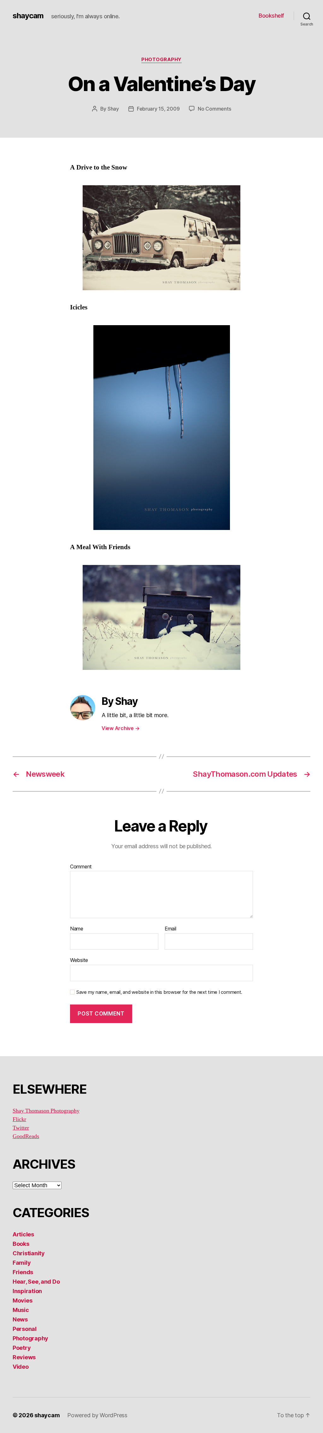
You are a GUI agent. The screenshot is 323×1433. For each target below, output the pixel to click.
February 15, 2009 (158, 109)
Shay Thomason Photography (46, 1110)
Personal (25, 1329)
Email (170, 929)
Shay (113, 109)
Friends (23, 1272)
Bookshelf (271, 15)
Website (79, 960)
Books (21, 1243)
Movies (22, 1300)
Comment (81, 867)
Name (76, 929)
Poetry (22, 1347)
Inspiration (27, 1291)
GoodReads (26, 1136)
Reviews (24, 1357)
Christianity (29, 1253)
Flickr (19, 1119)
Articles (23, 1234)
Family (22, 1262)
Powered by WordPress (97, 1415)
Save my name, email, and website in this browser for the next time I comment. (159, 992)
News (20, 1319)
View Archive (120, 728)
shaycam (28, 16)
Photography (161, 59)
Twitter (21, 1127)
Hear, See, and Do (36, 1281)
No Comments (214, 109)
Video (21, 1366)
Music (21, 1310)
